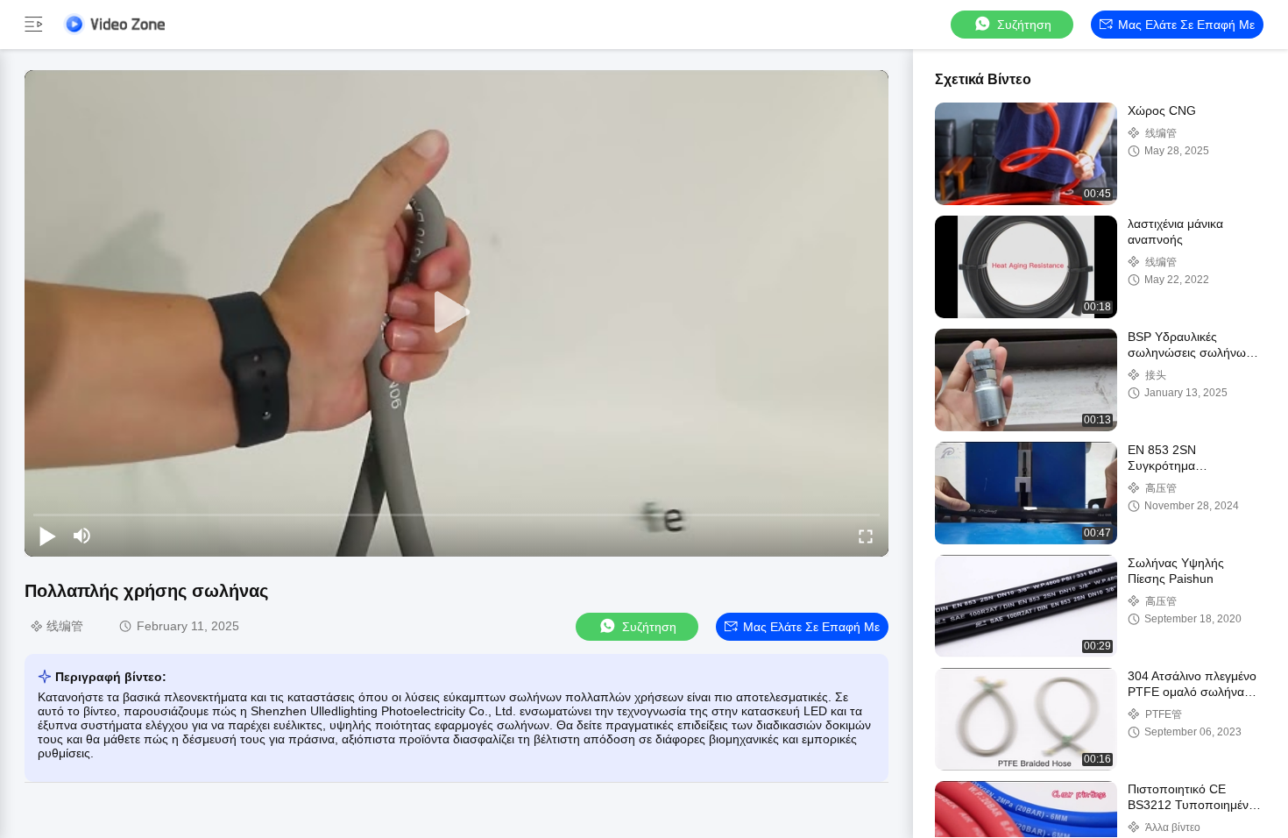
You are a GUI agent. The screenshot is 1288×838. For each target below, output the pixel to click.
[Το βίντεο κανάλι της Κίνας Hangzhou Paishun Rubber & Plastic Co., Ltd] (114, 24)
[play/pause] (47, 535)
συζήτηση (1024, 25)
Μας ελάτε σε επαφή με (1186, 25)
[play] (456, 313)
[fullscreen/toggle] (865, 535)
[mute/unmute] (82, 535)
